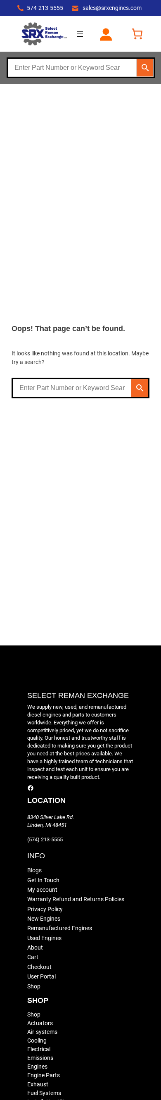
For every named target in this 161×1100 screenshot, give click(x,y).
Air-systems (42, 1032)
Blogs (34, 870)
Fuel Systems (44, 1093)
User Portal (41, 976)
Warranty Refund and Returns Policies (75, 899)
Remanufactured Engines (59, 928)
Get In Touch (43, 880)
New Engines (43, 918)
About (35, 947)
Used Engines (44, 938)
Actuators (40, 1023)
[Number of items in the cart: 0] (137, 34)
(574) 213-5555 (45, 839)
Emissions (40, 1058)
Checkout (39, 967)
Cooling (37, 1040)
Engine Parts (43, 1075)
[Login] (105, 34)
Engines (37, 1066)
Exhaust (37, 1084)
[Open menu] (80, 34)
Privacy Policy (45, 909)
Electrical (38, 1049)
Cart (32, 957)
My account (42, 889)
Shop (33, 986)
